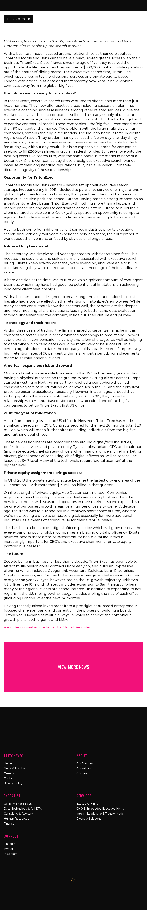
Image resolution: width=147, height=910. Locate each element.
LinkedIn (10, 844)
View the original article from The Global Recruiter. (47, 627)
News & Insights (15, 768)
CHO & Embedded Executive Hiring (100, 808)
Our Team (83, 773)
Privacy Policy (13, 783)
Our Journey (84, 763)
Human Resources (16, 818)
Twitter (8, 849)
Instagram (11, 853)
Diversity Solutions (88, 818)
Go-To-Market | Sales (18, 803)
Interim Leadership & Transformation (100, 813)
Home (8, 763)
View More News (73, 666)
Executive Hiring (87, 803)
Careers (9, 773)
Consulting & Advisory (18, 813)
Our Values (83, 768)
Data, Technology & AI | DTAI (23, 808)
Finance (9, 823)
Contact (9, 778)
